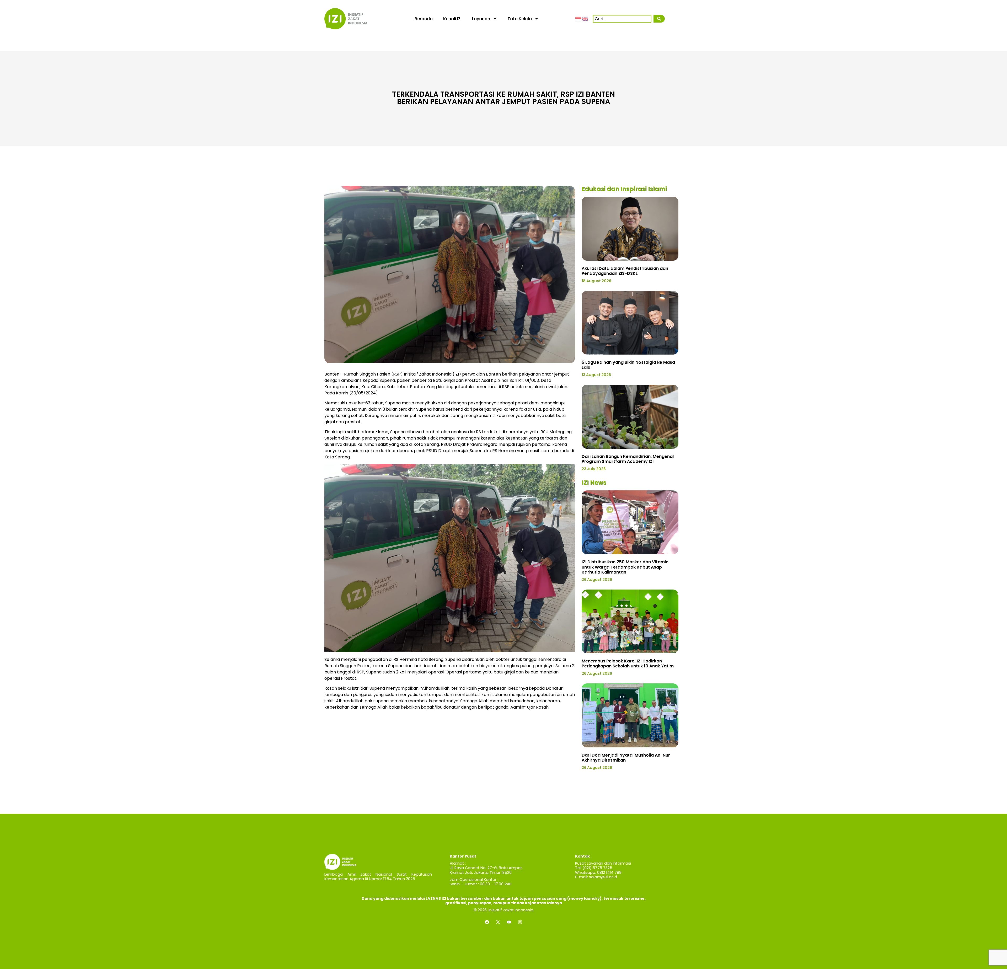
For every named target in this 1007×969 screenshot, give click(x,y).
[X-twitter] (498, 922)
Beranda (424, 19)
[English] (585, 18)
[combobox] (622, 19)
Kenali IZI (452, 19)
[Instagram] (520, 922)
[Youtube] (509, 922)
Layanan (481, 19)
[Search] (659, 19)
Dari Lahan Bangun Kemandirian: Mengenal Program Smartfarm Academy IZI (628, 458)
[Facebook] (487, 922)
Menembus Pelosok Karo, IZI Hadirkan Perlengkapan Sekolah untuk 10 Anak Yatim (628, 663)
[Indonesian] (578, 18)
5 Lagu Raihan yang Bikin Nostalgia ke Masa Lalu (628, 364)
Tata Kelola (519, 19)
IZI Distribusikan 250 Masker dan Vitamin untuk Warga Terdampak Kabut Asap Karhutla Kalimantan (625, 567)
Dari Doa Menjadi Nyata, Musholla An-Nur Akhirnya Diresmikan (626, 757)
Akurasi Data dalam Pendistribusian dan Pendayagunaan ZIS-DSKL (625, 270)
